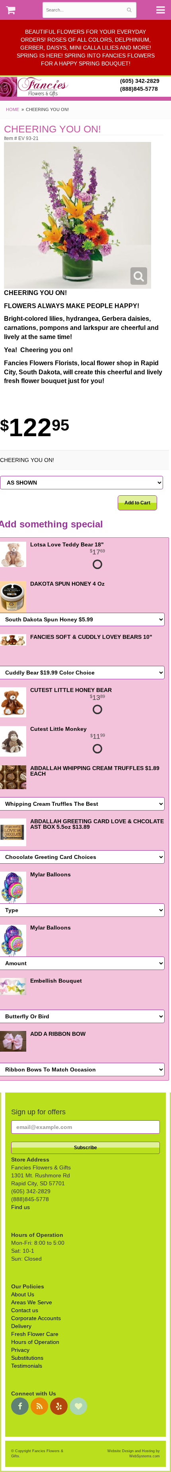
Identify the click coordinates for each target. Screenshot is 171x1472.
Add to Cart (137, 503)
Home (12, 109)
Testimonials (26, 1366)
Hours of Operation (35, 1342)
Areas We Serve (31, 1302)
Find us (20, 1207)
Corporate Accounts (36, 1318)
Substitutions (27, 1358)
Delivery (21, 1326)
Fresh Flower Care (34, 1334)
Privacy (20, 1350)
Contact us (24, 1310)
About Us (22, 1294)
